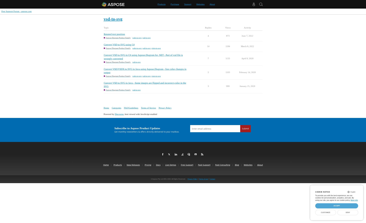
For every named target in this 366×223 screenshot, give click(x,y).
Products (162, 4)
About (212, 4)
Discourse (119, 114)
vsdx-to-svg (137, 38)
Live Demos (170, 165)
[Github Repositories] (196, 154)
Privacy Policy (165, 108)
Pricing (148, 165)
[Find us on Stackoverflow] (183, 154)
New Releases (133, 165)
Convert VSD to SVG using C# (119, 44)
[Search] (260, 4)
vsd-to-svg (146, 38)
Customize (325, 212)
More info (354, 200)
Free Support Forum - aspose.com (16, 11)
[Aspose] (113, 4)
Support (187, 4)
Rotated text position (114, 34)
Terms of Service (148, 108)
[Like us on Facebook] (163, 154)
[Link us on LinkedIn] (176, 154)
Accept (337, 206)
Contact (212, 179)
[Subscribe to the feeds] (203, 154)
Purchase (175, 4)
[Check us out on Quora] (189, 154)
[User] (253, 4)
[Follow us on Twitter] (170, 154)
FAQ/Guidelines (131, 108)
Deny (348, 212)
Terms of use (203, 179)
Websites (200, 4)
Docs (158, 165)
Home (106, 108)
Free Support (187, 165)
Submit (245, 128)
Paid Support (204, 165)
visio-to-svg (156, 48)
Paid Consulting (222, 165)
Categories (116, 108)
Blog (237, 165)
